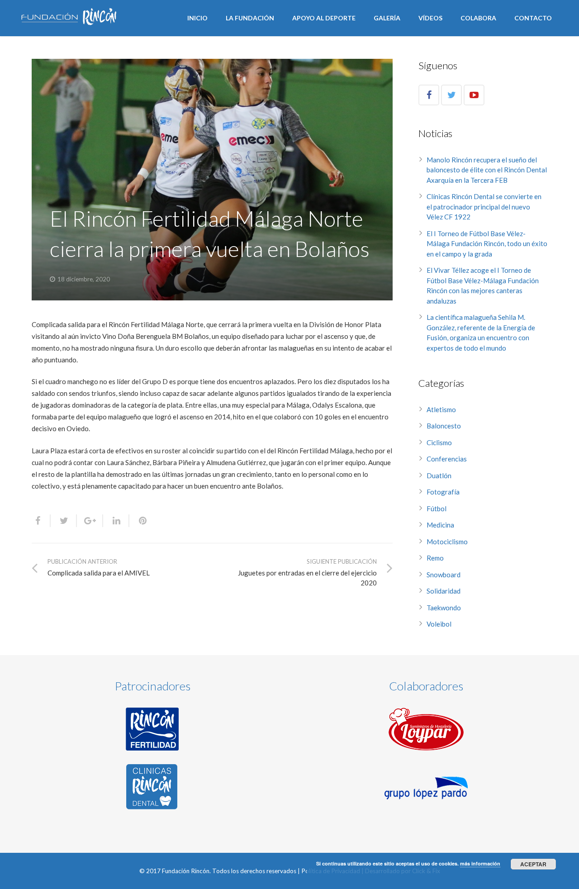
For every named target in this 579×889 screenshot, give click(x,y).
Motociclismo (447, 541)
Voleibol (439, 624)
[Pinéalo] (138, 520)
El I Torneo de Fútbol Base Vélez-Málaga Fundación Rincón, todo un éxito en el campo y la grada (487, 243)
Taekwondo (444, 608)
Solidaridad (443, 591)
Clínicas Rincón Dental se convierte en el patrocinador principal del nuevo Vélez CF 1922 (484, 206)
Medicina (440, 525)
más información (480, 863)
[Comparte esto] (41, 520)
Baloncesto (444, 426)
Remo (435, 558)
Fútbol (436, 508)
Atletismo (441, 409)
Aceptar (533, 864)
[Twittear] (64, 520)
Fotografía (443, 492)
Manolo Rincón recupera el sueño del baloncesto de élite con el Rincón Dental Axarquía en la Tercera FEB (487, 170)
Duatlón (439, 475)
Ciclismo (439, 442)
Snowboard (443, 574)
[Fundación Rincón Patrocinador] (153, 729)
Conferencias (447, 459)
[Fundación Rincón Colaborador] (426, 729)
